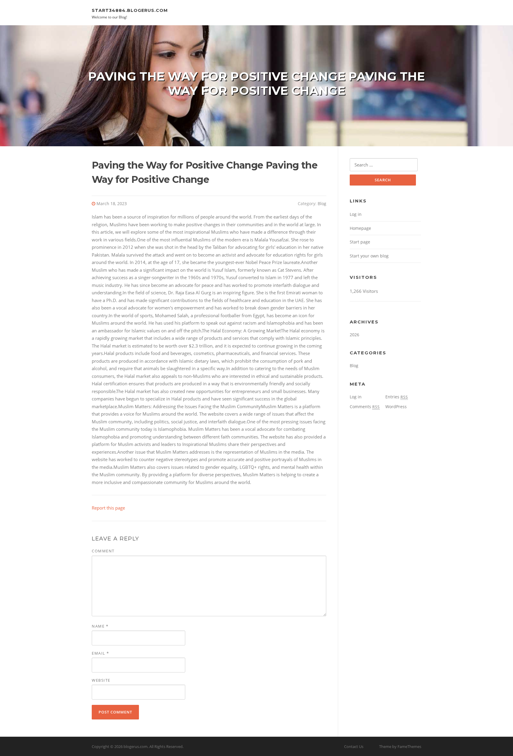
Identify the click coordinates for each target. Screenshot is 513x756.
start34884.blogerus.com (130, 10)
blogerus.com (136, 746)
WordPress (396, 406)
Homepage (360, 228)
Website (101, 680)
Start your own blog (369, 256)
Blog (322, 203)
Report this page (108, 508)
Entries (396, 397)
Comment (103, 551)
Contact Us (353, 746)
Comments (365, 406)
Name (100, 626)
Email (100, 653)
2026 (354, 334)
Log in (356, 214)
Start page (360, 242)
